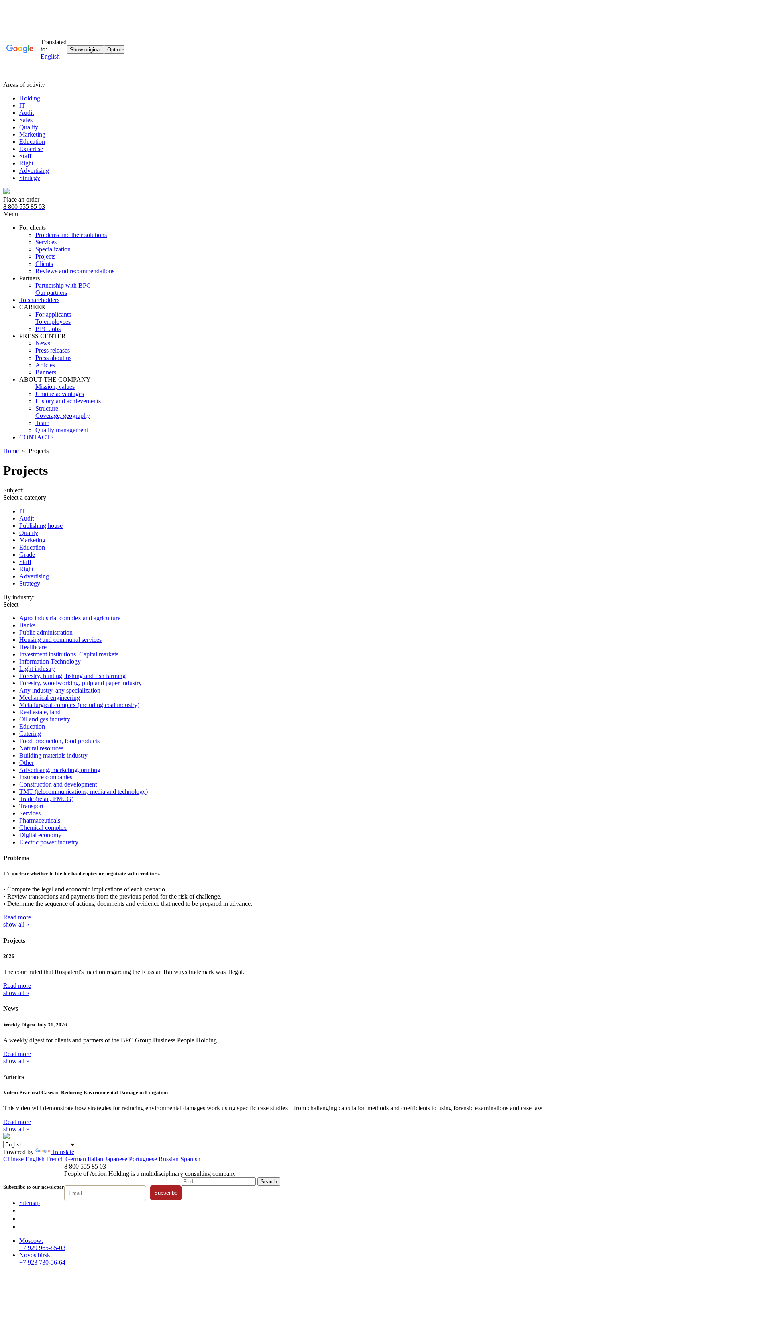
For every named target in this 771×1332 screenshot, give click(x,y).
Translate (62, 1151)
